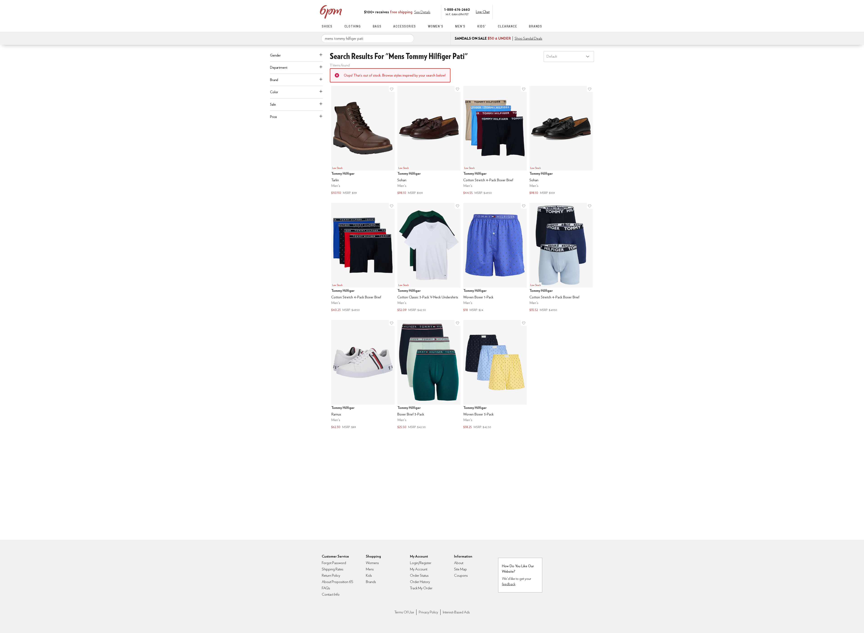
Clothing (352, 26)
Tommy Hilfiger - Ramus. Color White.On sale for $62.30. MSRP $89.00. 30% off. (363, 375)
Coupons (461, 575)
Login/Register (420, 563)
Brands (535, 26)
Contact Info (331, 594)
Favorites (530, 11)
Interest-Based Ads (456, 612)
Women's (435, 26)
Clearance (507, 26)
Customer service (521, 11)
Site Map (460, 569)
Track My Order (421, 588)
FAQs (326, 588)
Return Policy (331, 575)
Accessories (404, 26)
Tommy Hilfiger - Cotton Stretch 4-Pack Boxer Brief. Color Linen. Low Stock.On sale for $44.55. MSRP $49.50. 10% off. (495, 141)
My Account (511, 11)
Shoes (327, 26)
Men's (460, 26)
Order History (420, 582)
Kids (369, 575)
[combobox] (367, 38)
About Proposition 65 (337, 582)
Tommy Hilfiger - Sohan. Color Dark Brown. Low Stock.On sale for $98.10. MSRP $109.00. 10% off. (429, 141)
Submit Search (409, 38)
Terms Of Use (404, 612)
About (458, 563)
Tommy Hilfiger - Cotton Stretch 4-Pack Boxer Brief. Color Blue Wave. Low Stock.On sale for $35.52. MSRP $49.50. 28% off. (561, 258)
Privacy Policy (428, 612)
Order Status (419, 575)
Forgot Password (334, 563)
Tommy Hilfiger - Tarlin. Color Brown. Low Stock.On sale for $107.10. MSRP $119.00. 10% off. (363, 141)
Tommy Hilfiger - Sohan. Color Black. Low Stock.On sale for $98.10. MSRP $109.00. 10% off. (561, 141)
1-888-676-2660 (457, 9)
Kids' (481, 26)
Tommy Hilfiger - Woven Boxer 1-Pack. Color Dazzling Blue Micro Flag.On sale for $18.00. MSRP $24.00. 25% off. (495, 258)
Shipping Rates (332, 569)
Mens (370, 569)
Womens (372, 563)
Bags (377, 26)
